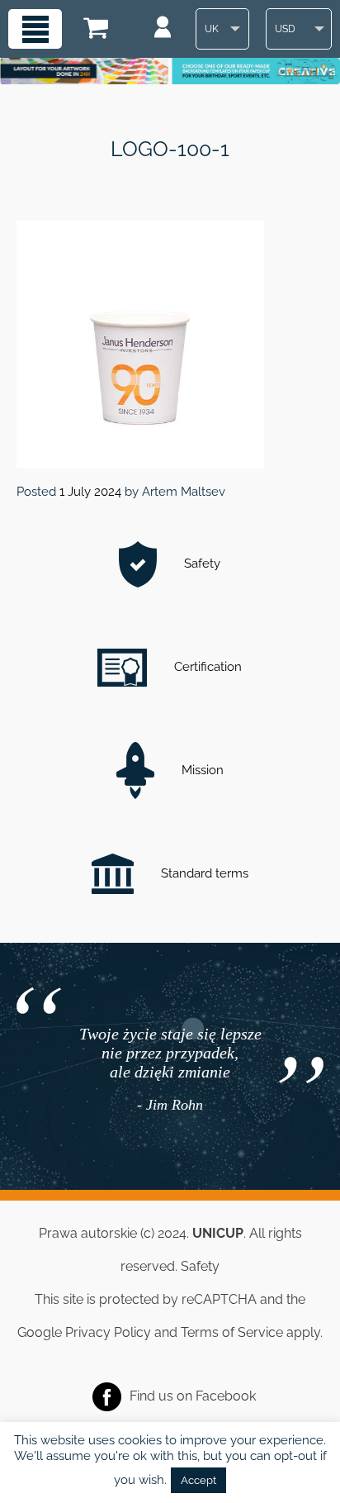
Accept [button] (198, 1480)
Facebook (226, 1395)
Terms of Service (232, 1332)
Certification (206, 666)
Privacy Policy (108, 1332)
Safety (200, 563)
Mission (201, 770)
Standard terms (203, 873)
